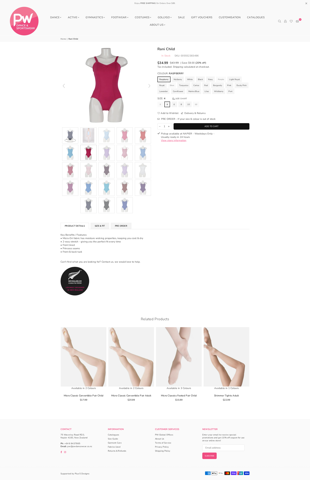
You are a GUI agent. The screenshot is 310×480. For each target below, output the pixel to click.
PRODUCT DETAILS (75, 226)
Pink (229, 85)
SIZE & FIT (100, 226)
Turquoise (183, 85)
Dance (55, 17)
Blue (172, 85)
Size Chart (181, 98)
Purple (221, 79)
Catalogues (256, 17)
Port (230, 91)
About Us (156, 25)
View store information (173, 140)
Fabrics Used (114, 446)
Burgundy (217, 85)
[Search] (279, 21)
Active (72, 17)
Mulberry (178, 79)
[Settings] (285, 21)
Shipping (178, 66)
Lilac (207, 91)
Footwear (118, 17)
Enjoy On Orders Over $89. (155, 3)
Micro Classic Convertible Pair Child (83, 395)
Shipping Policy (162, 450)
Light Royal (234, 79)
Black (200, 79)
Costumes (142, 17)
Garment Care (115, 442)
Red (206, 85)
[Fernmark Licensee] (75, 299)
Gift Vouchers (201, 17)
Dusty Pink (242, 85)
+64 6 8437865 (72, 443)
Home (63, 39)
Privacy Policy (162, 446)
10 (188, 104)
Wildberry (218, 91)
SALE (181, 17)
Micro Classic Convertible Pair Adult (131, 395)
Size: (172, 98)
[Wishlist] (291, 21)
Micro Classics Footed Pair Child (179, 395)
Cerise (196, 85)
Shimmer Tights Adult (226, 395)
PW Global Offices (164, 434)
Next (254, 369)
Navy (210, 79)
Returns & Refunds (117, 450)
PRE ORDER (121, 226)
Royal (162, 85)
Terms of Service (163, 442)
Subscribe (209, 456)
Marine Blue (193, 91)
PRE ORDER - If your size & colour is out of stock (188, 119)
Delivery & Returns (195, 113)
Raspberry (164, 79)
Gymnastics (94, 17)
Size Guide (113, 438)
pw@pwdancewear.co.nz (79, 446)
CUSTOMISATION (230, 17)
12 (196, 104)
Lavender (163, 91)
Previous (56, 369)
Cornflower (178, 91)
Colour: (170, 73)
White (190, 79)
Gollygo (164, 17)
